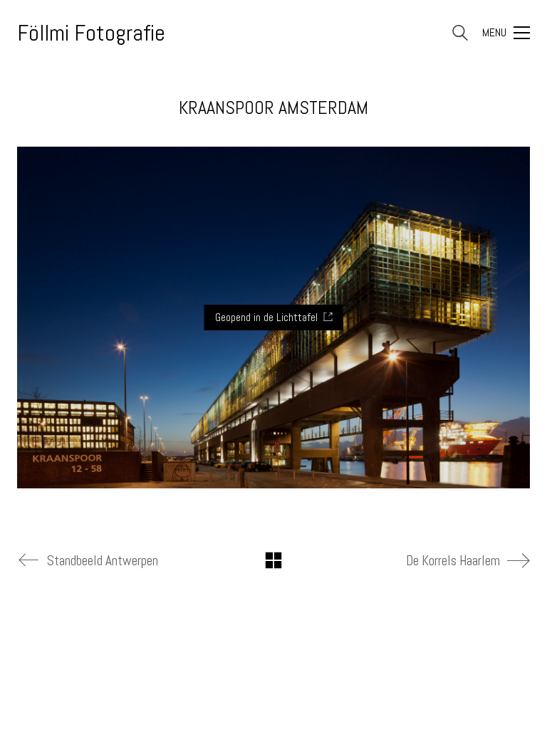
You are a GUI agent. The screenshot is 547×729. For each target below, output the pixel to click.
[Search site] (460, 34)
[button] (506, 33)
